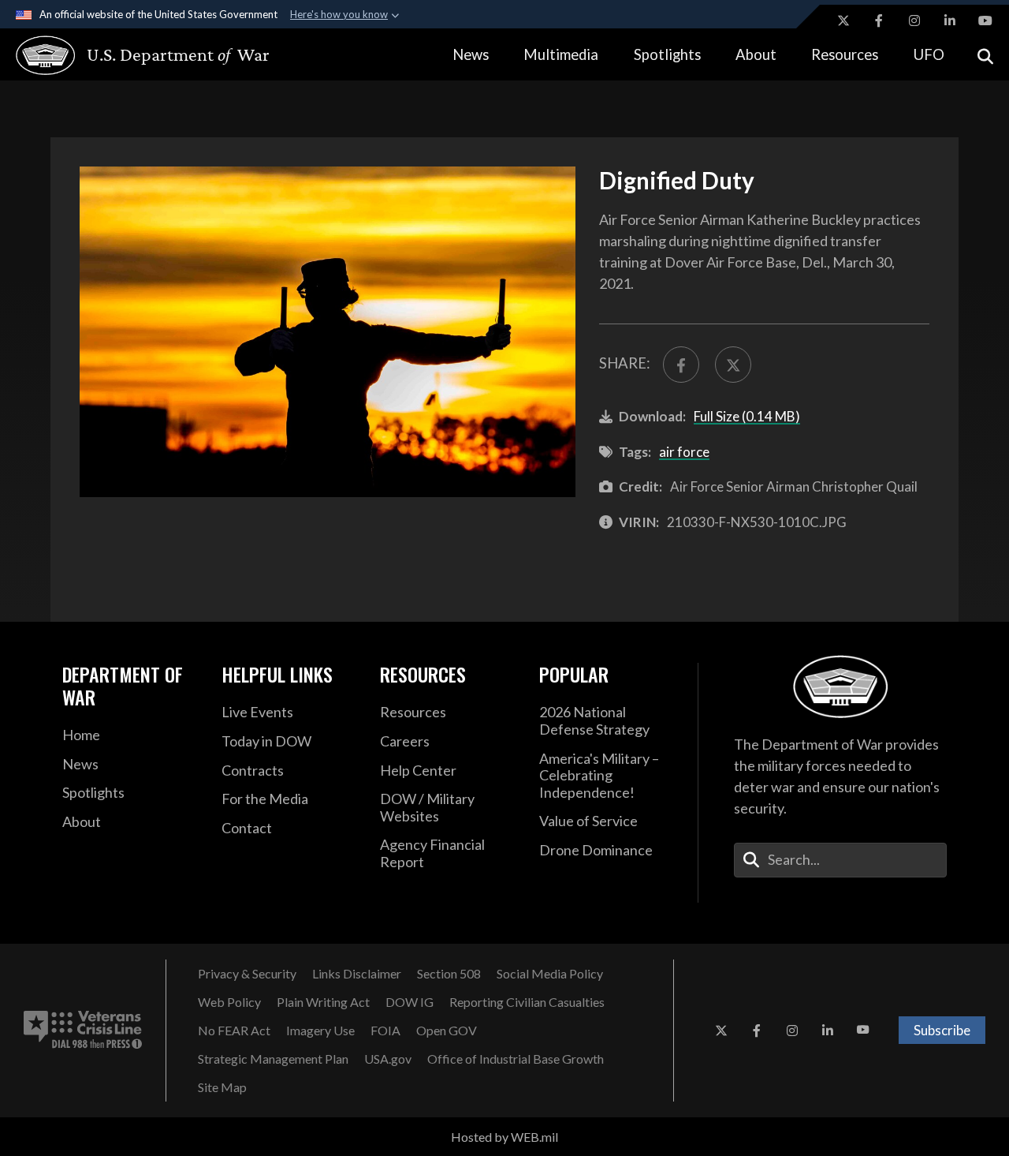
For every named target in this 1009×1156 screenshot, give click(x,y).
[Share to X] (733, 364)
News (470, 54)
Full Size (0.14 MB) (747, 416)
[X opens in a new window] (843, 20)
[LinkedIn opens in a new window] (950, 20)
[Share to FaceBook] (681, 364)
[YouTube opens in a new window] (985, 20)
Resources (844, 54)
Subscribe (942, 1030)
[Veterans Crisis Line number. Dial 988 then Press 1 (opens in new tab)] (83, 1030)
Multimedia (560, 54)
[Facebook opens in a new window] (879, 20)
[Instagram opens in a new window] (914, 20)
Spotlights (667, 54)
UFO (929, 54)
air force (684, 451)
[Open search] (985, 54)
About (755, 54)
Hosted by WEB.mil (504, 1136)
